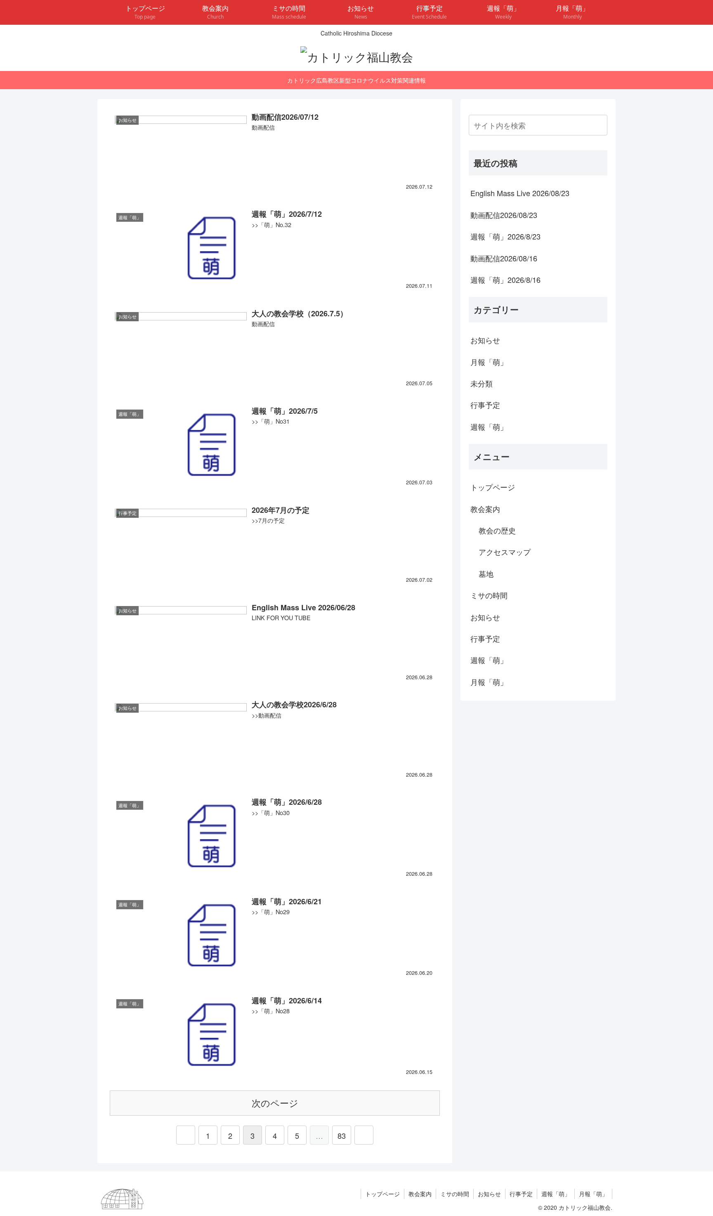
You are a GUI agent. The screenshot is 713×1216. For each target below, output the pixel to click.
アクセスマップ (505, 551)
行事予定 (485, 404)
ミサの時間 (489, 595)
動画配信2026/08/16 (503, 258)
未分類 (481, 383)
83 (342, 1135)
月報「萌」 (489, 361)
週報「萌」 (489, 426)
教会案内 (485, 508)
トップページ (492, 486)
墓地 (486, 573)
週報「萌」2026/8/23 (505, 236)
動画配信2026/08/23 (503, 214)
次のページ (275, 1102)
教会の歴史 (497, 530)
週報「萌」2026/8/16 (505, 279)
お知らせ (485, 339)
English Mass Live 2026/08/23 (519, 192)
